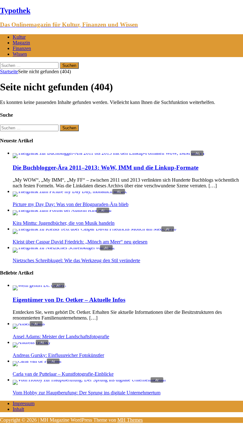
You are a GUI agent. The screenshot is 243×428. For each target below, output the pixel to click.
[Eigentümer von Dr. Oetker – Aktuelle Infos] (40, 285)
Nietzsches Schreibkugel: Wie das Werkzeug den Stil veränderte (76, 260)
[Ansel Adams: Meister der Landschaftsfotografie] (29, 323)
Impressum (23, 403)
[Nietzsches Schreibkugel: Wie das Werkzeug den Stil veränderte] (64, 247)
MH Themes (130, 420)
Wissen (20, 54)
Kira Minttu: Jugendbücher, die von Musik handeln (64, 223)
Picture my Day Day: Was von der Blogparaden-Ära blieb (70, 204)
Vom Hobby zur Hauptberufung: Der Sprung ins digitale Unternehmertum (86, 392)
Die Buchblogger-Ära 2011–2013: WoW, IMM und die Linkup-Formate (105, 167)
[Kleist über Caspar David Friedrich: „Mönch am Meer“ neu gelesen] (94, 228)
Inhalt (18, 409)
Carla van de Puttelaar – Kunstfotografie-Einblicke (63, 374)
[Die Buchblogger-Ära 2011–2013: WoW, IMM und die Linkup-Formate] (109, 153)
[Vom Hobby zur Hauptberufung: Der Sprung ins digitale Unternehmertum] (89, 379)
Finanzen (22, 48)
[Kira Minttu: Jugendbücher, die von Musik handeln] (62, 210)
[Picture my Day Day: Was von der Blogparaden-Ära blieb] (70, 191)
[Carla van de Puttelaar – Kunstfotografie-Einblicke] (37, 361)
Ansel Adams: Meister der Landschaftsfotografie (61, 336)
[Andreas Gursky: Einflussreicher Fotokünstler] (32, 342)
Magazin (21, 42)
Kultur (19, 37)
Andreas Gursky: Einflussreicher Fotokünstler (58, 355)
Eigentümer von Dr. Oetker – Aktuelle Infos (69, 299)
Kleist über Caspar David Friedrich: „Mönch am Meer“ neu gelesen (80, 241)
